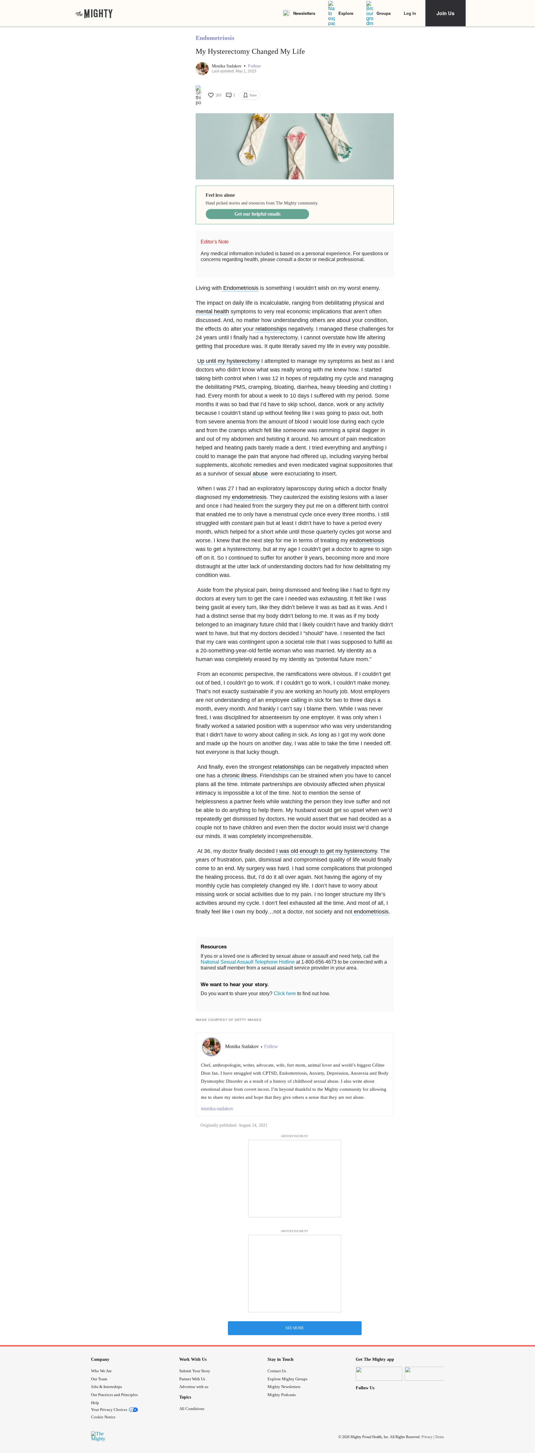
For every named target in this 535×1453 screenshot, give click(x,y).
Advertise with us (193, 1386)
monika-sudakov (217, 1108)
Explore (345, 13)
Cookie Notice (103, 1417)
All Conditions (191, 1408)
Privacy (427, 1437)
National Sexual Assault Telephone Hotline (248, 962)
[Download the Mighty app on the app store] (379, 1374)
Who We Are (101, 1371)
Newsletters (304, 13)
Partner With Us (192, 1379)
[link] (94, 13)
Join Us (446, 13)
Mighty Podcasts (282, 1394)
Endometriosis (215, 37)
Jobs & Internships (106, 1386)
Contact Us (277, 1371)
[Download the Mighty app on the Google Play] (428, 1374)
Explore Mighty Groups (287, 1379)
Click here (285, 993)
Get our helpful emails (257, 214)
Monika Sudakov (227, 66)
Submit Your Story (194, 1371)
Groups (383, 13)
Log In (410, 13)
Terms (439, 1437)
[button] (254, 66)
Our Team (99, 1379)
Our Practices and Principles (114, 1394)
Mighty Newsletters (284, 1386)
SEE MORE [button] (294, 1328)
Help (95, 1402)
